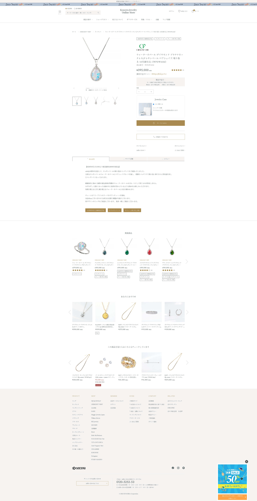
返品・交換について (137, 411)
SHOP (93, 396)
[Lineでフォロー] (183, 468)
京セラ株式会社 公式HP (175, 411)
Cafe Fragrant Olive (97, 446)
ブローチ (75, 428)
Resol (93, 432)
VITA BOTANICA (97, 442)
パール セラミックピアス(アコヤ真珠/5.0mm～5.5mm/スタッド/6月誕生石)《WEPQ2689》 (104, 376)
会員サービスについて (116, 401)
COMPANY (152, 396)
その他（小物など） (78, 449)
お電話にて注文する (162, 137)
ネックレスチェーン (78, 432)
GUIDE (132, 396)
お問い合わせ (140, 150)
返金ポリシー (152, 411)
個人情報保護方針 (154, 408)
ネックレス (98, 32)
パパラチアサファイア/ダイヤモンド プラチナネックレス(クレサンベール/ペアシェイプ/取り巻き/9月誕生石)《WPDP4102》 (149, 264)
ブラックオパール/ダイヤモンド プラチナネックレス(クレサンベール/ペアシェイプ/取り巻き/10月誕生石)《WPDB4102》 (171, 264)
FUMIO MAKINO (96, 459)
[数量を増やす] (151, 92)
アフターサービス (135, 418)
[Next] (119, 88)
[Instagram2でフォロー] (178, 468)
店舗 (157, 19)
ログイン (113, 404)
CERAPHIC (171, 408)
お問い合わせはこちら (92, 483)
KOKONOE (94, 452)
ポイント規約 (152, 422)
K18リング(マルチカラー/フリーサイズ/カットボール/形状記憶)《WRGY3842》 (128, 376)
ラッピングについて (135, 415)
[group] (128, 4)
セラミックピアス (77, 415)
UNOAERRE (95, 449)
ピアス (74, 411)
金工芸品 (75, 446)
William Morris (95, 418)
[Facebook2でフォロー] (173, 468)
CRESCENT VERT (85, 32)
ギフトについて (179, 146)
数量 (138, 88)
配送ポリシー (152, 415)
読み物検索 (79, 8)
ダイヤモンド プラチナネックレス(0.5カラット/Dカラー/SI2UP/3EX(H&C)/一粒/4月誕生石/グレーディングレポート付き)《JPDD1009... (82, 326)
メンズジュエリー (77, 442)
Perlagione (94, 456)
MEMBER (113, 396)
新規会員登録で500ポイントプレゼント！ (128, 1)
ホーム (74, 32)
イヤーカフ (75, 422)
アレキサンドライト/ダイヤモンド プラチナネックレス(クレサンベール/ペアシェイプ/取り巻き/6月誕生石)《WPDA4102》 (104, 264)
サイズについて (141, 146)
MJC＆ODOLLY (96, 401)
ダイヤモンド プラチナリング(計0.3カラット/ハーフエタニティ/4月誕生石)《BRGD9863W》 (151, 326)
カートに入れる (162, 123)
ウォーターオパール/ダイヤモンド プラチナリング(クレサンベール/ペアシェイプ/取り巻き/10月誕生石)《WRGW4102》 (81, 264)
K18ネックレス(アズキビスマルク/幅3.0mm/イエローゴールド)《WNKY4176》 (128, 326)
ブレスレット (76, 425)
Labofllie (93, 408)
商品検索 (69, 8)
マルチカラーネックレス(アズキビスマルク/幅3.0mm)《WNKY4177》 (82, 376)
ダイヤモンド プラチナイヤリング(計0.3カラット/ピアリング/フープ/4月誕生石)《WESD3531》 (175, 326)
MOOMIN (94, 425)
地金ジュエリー (76, 439)
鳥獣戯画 (94, 428)
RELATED (171, 396)
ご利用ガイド (133, 401)
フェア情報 (166, 19)
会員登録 (113, 408)
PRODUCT (76, 396)
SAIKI (93, 411)
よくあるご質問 (179, 150)
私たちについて (117, 19)
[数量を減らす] (139, 92)
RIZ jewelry (94, 422)
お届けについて (135, 408)
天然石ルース (76, 435)
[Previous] (75, 88)
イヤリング (75, 418)
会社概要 (151, 401)
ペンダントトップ (77, 408)
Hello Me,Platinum (96, 435)
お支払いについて (136, 404)
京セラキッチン (172, 404)
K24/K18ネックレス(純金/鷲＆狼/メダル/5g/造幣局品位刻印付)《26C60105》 (105, 326)
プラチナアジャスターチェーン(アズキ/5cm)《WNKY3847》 (152, 376)
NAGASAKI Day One (97, 439)
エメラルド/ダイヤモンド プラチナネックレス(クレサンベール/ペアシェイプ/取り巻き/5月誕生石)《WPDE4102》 (127, 264)
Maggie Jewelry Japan (98, 415)
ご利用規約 (152, 418)
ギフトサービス (132, 19)
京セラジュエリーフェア (175, 401)
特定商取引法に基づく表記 (156, 404)
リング (74, 401)
